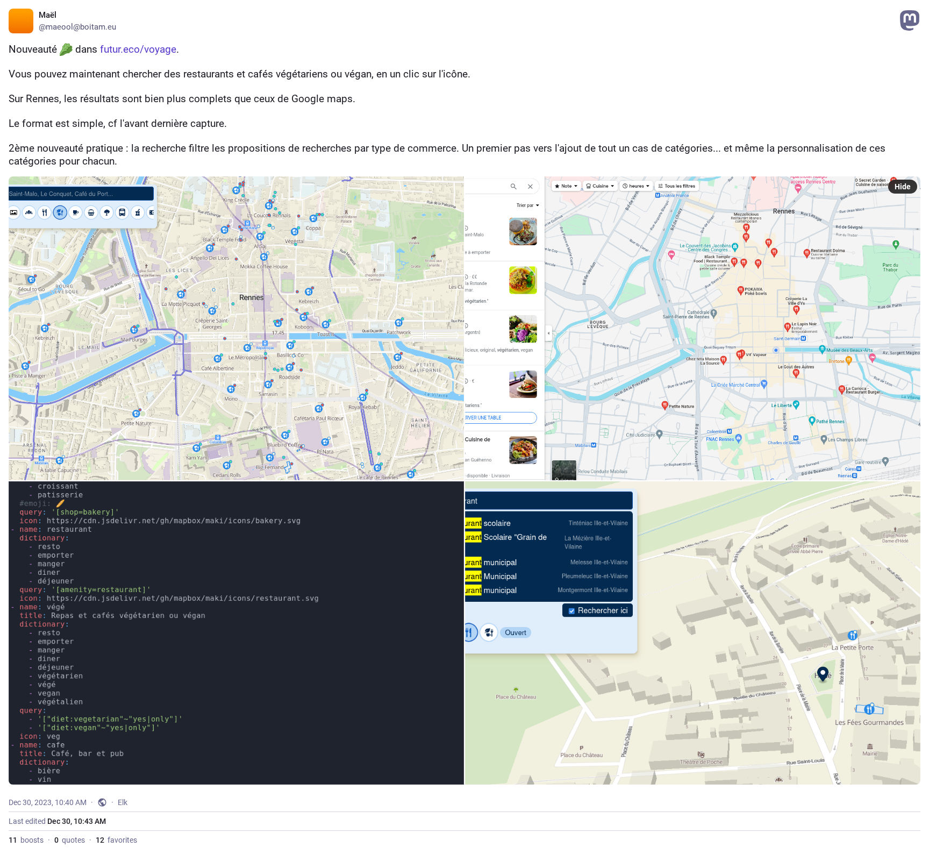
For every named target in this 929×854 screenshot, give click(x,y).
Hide (903, 186)
